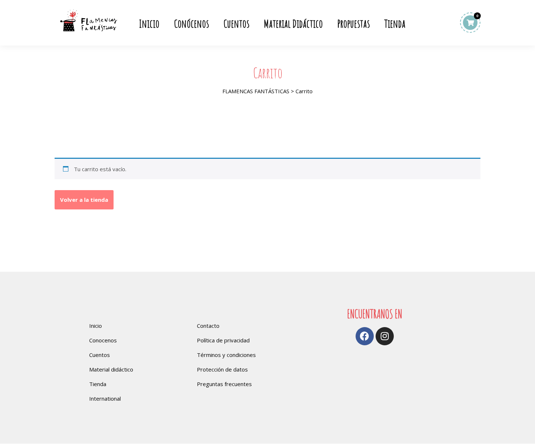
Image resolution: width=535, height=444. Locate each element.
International (105, 398)
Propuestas (353, 23)
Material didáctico (111, 369)
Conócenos (191, 23)
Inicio (149, 23)
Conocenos (103, 340)
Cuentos (236, 23)
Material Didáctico (293, 23)
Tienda (394, 23)
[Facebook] (365, 336)
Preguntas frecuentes (224, 384)
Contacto (208, 325)
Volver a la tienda (84, 199)
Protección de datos (222, 369)
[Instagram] (385, 336)
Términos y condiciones (226, 354)
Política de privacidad (223, 340)
